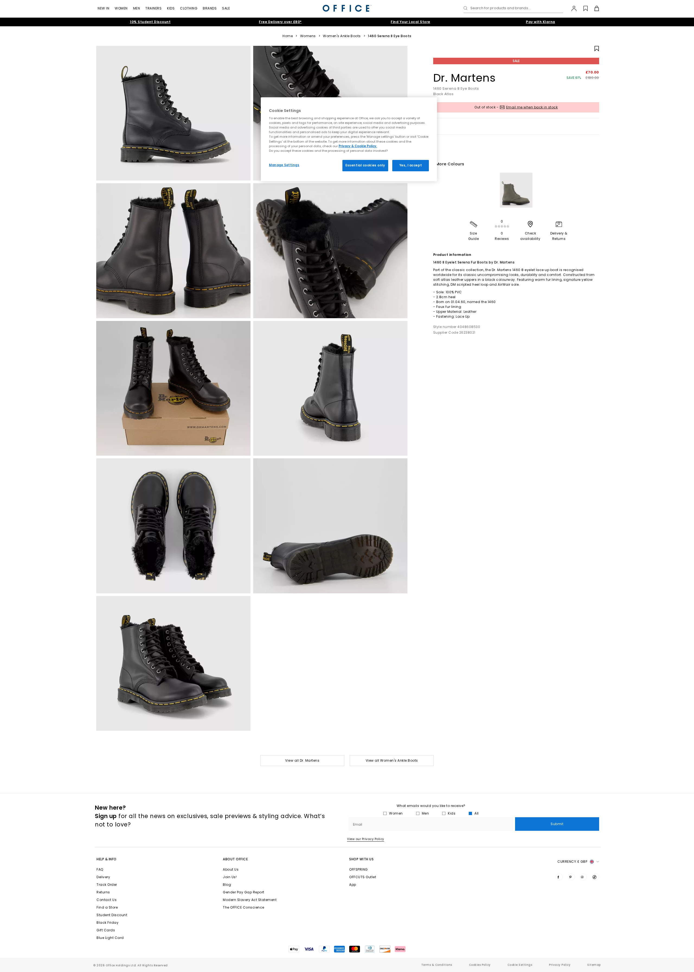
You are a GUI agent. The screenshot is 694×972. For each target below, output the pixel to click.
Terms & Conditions (436, 965)
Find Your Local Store (410, 22)
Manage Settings (284, 165)
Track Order (107, 884)
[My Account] (571, 8)
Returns (103, 892)
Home (287, 36)
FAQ (100, 869)
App (352, 884)
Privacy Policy (559, 965)
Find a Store (107, 907)
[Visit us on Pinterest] (571, 876)
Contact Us (107, 899)
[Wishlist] (582, 8)
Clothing (188, 8)
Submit (557, 824)
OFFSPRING (358, 869)
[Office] (347, 8)
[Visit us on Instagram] (583, 876)
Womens (308, 36)
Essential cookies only (365, 165)
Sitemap (594, 965)
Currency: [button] (572, 861)
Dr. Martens (464, 77)
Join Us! (230, 877)
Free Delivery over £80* (280, 22)
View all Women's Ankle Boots (392, 760)
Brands (210, 8)
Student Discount (112, 915)
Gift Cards (106, 930)
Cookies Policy (480, 965)
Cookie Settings (519, 965)
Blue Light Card (110, 937)
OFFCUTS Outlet (362, 877)
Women (121, 8)
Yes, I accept (410, 165)
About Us (231, 869)
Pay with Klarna (540, 22)
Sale (226, 8)
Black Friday (107, 922)
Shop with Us (361, 859)
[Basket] (593, 8)
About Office (235, 859)
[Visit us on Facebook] (559, 876)
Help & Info (107, 859)
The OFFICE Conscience (243, 907)
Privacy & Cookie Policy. (358, 146)
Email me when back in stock (532, 107)
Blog (227, 884)
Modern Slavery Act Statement (250, 899)
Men (136, 8)
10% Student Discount (150, 22)
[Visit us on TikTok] (595, 876)
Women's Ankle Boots (342, 36)
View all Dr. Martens (302, 760)
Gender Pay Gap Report (243, 892)
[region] (349, 139)
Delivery (103, 877)
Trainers (153, 8)
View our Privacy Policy (365, 839)
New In (103, 8)
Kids (171, 8)
